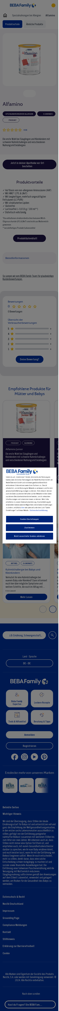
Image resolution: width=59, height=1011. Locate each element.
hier (22, 507)
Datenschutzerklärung (38, 510)
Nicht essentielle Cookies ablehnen (28, 536)
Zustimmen (29, 527)
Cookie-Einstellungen (28, 519)
